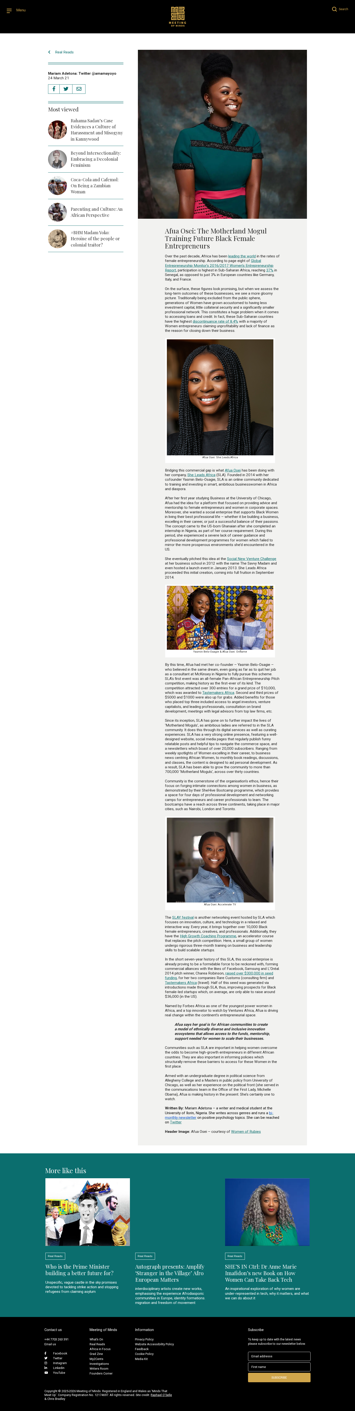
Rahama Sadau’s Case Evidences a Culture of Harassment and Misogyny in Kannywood (97, 130)
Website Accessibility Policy (154, 1344)
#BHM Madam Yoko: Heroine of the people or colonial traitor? (95, 238)
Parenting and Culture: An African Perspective (97, 212)
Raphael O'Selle (161, 1395)
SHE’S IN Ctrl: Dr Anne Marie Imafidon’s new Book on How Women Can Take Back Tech (261, 1273)
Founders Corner (101, 1373)
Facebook (60, 1353)
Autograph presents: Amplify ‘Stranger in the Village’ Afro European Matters (169, 1273)
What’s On (96, 1339)
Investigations (99, 1364)
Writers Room (99, 1368)
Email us (50, 1344)
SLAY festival (183, 917)
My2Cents (96, 1359)
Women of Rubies (246, 1131)
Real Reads (64, 52)
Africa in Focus (100, 1349)
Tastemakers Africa (218, 693)
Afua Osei (233, 470)
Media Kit (141, 1359)
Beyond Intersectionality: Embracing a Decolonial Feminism (96, 159)
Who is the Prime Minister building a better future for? (79, 1270)
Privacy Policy (144, 1339)
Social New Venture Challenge (251, 559)
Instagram (60, 1363)
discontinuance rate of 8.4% (215, 321)
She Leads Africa (201, 475)
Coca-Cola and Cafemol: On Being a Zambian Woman (95, 186)
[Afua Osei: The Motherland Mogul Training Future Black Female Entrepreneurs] (222, 216)
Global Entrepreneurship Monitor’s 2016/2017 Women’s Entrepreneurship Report (219, 265)
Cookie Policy (144, 1354)
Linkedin (58, 1368)
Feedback (142, 1349)
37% (269, 270)
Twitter (176, 1122)
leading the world (242, 256)
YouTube (59, 1373)
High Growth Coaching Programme (208, 936)
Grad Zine (96, 1354)
